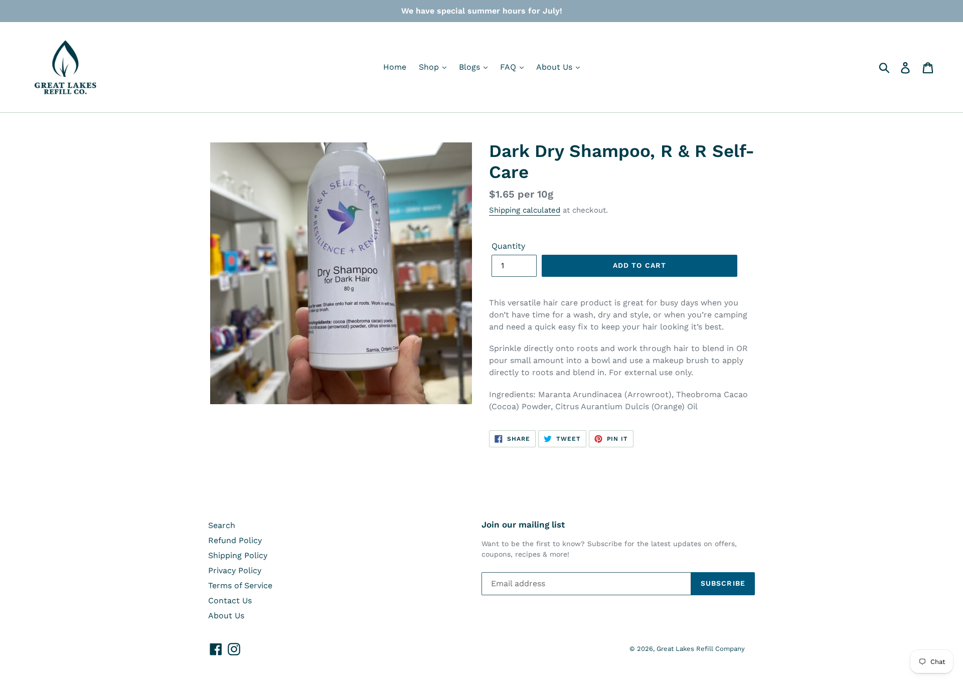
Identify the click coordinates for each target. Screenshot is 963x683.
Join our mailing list (523, 525)
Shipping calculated (524, 210)
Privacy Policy (234, 570)
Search (221, 525)
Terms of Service (240, 585)
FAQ (509, 67)
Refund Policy (235, 540)
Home (394, 67)
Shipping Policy (237, 555)
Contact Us (230, 600)
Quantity (508, 246)
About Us (555, 67)
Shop (430, 67)
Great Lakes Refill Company (701, 648)
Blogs (471, 67)
